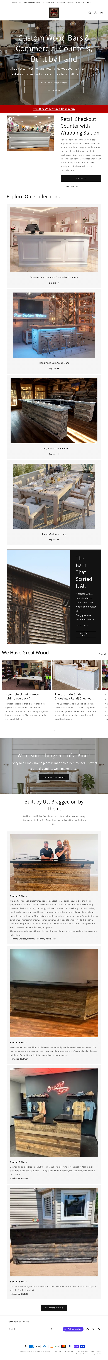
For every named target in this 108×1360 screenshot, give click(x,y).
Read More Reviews (54, 1307)
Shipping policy (96, 1351)
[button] (5, 13)
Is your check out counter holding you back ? (22, 696)
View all (102, 654)
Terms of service (82, 1351)
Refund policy (69, 1351)
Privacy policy (57, 1351)
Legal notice (97, 1354)
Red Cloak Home (30, 1351)
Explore (52, 282)
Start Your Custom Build (54, 777)
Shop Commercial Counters (54, 82)
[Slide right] (60, 731)
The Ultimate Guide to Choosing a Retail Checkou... (74, 696)
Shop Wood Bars (54, 90)
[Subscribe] (51, 1329)
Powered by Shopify (43, 1351)
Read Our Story (84, 634)
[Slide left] (48, 731)
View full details (68, 186)
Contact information (83, 1354)
